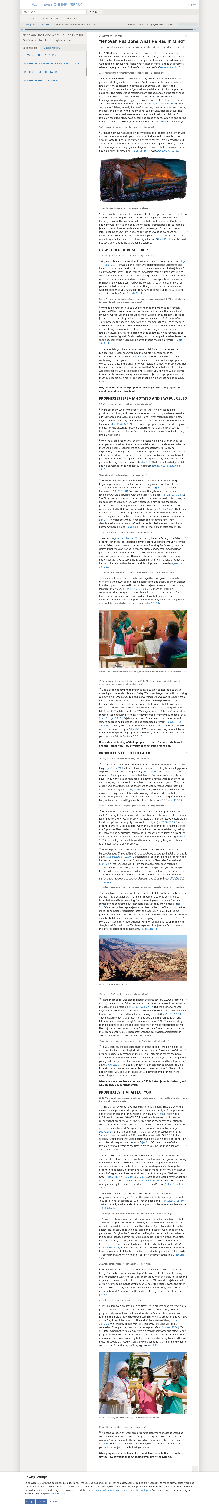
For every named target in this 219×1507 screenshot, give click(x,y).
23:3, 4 (102, 1258)
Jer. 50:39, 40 (108, 1207)
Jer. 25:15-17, (135, 1007)
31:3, (182, 878)
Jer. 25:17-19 (114, 768)
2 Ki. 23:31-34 (119, 491)
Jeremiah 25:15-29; (162, 465)
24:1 (171, 509)
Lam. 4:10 (158, 121)
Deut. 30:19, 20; (146, 103)
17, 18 (177, 1014)
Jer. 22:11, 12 (163, 487)
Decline (42, 1501)
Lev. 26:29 (170, 103)
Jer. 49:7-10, (167, 1014)
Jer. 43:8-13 (176, 800)
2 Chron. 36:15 (142, 150)
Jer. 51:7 (146, 462)
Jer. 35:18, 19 (118, 718)
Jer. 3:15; (180, 1254)
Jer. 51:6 (156, 1180)
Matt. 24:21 (106, 1131)
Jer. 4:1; (129, 588)
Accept (30, 1501)
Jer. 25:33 (104, 1294)
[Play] (22, 29)
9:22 (112, 264)
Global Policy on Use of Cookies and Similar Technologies (119, 1490)
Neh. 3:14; (105, 718)
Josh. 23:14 (136, 293)
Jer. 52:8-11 (133, 527)
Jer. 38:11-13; (174, 722)
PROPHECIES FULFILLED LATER (40, 72)
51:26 (102, 840)
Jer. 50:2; (134, 1177)
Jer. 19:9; (160, 103)
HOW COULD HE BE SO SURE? (39, 55)
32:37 (109, 881)
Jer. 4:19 (162, 239)
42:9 (125, 424)
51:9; (176, 1200)
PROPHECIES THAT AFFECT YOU (40, 80)
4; (151, 1180)
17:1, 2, (123, 1177)
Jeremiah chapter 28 (125, 538)
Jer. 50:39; (180, 836)
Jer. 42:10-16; (126, 789)
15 (150, 588)
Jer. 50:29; (168, 1200)
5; (128, 1177)
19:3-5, (145, 588)
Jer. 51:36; (173, 1184)
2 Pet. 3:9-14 (143, 356)
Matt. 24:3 (158, 1113)
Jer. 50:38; (163, 822)
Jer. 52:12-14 (153, 603)
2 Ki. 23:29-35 (149, 771)
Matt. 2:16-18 (149, 928)
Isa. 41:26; (117, 424)
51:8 (141, 1177)
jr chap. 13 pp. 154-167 (36, 24)
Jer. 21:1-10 (106, 519)
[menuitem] (195, 11)
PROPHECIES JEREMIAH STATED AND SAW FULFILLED (52, 63)
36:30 (181, 494)
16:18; (137, 588)
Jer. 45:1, (135, 729)
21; (144, 1007)
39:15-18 (103, 725)
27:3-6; (177, 465)
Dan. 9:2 (104, 864)
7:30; (107, 264)
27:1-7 (149, 1007)
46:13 (102, 469)
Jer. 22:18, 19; (170, 494)
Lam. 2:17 (104, 381)
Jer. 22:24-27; (161, 509)
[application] (109, 29)
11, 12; (102, 881)
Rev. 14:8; (113, 1177)
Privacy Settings (57, 1493)
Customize (56, 1501)
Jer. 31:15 (147, 1142)
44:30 (136, 789)
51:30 (171, 822)
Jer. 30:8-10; (173, 878)
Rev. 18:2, (144, 1180)
